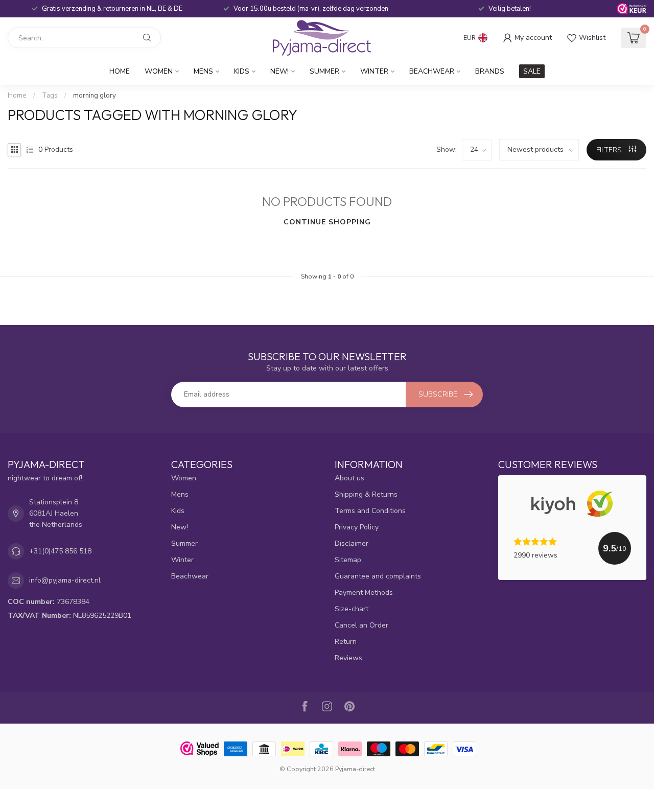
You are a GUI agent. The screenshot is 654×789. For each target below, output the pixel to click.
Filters (610, 150)
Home (119, 71)
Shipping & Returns (366, 494)
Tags (50, 95)
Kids (241, 71)
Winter (374, 71)
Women (159, 71)
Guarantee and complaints (378, 576)
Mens (203, 71)
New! (279, 71)
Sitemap (348, 560)
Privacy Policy (357, 527)
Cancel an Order (361, 625)
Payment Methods (364, 592)
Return (346, 641)
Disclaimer (351, 543)
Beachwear (431, 71)
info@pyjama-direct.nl (65, 580)
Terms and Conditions (370, 511)
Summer (324, 71)
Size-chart (351, 609)
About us (349, 478)
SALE (532, 71)
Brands (489, 71)
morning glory (94, 95)
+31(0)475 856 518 (60, 551)
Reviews (348, 658)
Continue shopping (327, 222)
